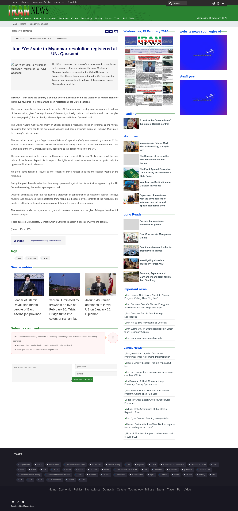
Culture (74, 18)
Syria (152, 475)
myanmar (32, 258)
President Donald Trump (30, 475)
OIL (145, 470)
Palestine (173, 470)
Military (98, 18)
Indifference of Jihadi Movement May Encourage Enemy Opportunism (144, 383)
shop (15, 2)
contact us (59, 2)
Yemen (71, 480)
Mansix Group (28, 506)
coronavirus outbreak (76, 465)
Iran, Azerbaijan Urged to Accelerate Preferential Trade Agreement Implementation (147, 355)
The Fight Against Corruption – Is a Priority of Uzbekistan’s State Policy (155, 172)
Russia (106, 475)
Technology (87, 18)
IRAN (46, 258)
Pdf (125, 18)
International (50, 18)
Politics (37, 18)
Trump (189, 475)
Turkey (202, 475)
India (22, 470)
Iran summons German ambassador (144, 338)
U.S (214, 475)
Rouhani (92, 475)
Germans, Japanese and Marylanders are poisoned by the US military (155, 277)
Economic (26, 18)
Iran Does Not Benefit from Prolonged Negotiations (144, 315)
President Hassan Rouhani (59, 475)
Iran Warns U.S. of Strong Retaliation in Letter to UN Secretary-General (148, 330)
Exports (140, 465)
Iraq (44, 470)
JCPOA (93, 470)
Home (16, 18)
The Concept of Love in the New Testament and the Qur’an (154, 159)
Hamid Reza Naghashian (173, 465)
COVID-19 (96, 465)
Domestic (64, 18)
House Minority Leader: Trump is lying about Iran (147, 365)
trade (176, 475)
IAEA (215, 465)
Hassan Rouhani (198, 465)
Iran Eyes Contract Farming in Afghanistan (147, 418)
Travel (117, 18)
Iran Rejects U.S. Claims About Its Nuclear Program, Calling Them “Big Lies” (147, 297)
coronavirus (54, 465)
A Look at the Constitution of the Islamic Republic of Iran (145, 411)
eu (129, 465)
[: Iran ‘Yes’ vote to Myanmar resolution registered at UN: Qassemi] (115, 31)
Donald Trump (114, 465)
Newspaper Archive (42, 2)
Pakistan (158, 470)
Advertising (73, 2)
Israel (68, 470)
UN (19, 258)
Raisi (80, 475)
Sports (108, 18)
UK (21, 480)
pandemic (188, 470)
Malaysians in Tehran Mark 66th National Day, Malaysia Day (154, 146)
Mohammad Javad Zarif (127, 470)
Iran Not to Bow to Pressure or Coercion (146, 322)
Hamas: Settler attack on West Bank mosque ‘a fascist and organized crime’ (149, 426)
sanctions (121, 475)
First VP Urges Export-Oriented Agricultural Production (147, 401)
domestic (43, 24)
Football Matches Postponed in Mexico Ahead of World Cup (148, 435)
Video (132, 18)
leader (106, 470)
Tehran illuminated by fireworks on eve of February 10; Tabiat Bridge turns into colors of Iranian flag (64, 309)
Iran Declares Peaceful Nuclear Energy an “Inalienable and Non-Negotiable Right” (146, 306)
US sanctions (55, 480)
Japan (80, 470)
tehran (164, 475)
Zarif (83, 480)
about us (25, 2)
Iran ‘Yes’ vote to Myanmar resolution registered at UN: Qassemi (65, 51)
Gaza (153, 465)
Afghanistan (25, 465)
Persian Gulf (205, 470)
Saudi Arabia (137, 475)
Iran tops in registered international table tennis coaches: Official (149, 374)
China (39, 465)
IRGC (56, 470)
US (41, 480)
